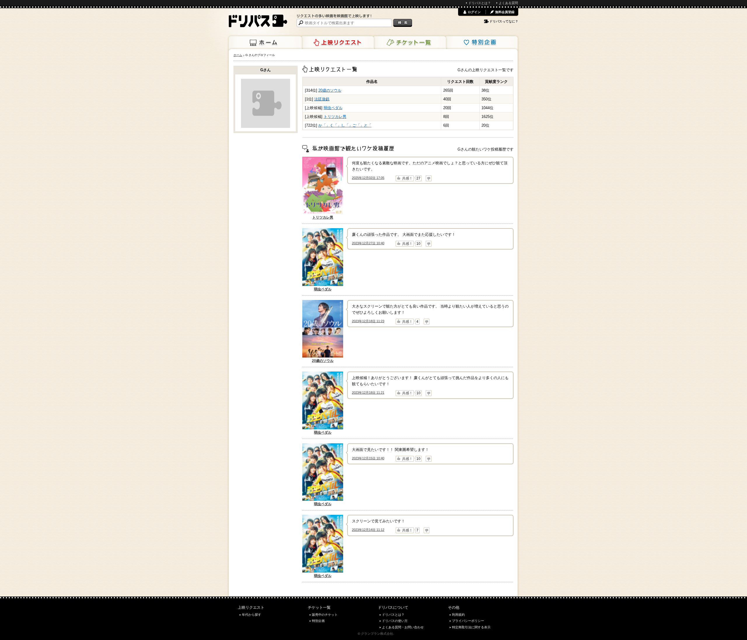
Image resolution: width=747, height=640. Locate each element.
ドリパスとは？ (479, 3)
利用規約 (458, 614)
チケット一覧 (409, 42)
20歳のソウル (329, 90)
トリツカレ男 (335, 116)
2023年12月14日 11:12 (368, 529)
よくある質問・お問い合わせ (403, 627)
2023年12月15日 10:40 (368, 458)
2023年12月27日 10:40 (368, 243)
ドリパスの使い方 (395, 620)
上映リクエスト (337, 42)
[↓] (429, 178)
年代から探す (251, 614)
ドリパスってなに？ (503, 21)
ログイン (474, 12)
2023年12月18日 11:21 (368, 392)
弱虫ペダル (333, 108)
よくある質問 (508, 3)
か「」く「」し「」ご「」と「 (344, 125)
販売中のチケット (325, 614)
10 (418, 244)
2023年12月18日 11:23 (368, 321)
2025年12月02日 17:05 (368, 177)
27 (418, 178)
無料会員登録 (504, 12)
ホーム (265, 42)
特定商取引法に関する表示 (471, 627)
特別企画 (481, 42)
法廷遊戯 (321, 99)
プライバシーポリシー (468, 620)
